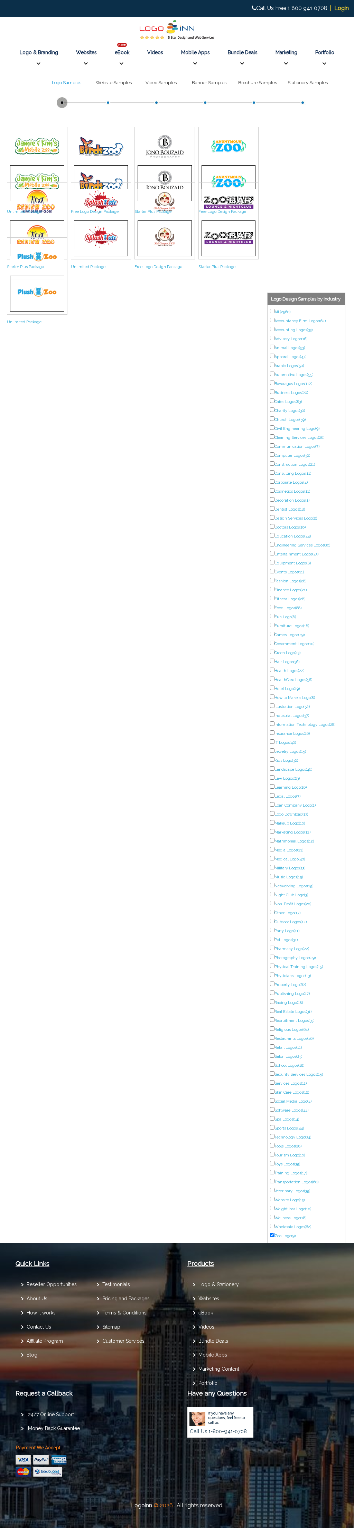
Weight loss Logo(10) (292, 1209)
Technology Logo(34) (292, 1137)
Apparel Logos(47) (290, 357)
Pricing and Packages (126, 1298)
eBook (122, 52)
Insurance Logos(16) (292, 733)
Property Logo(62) (290, 985)
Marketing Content (218, 1369)
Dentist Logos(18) (289, 509)
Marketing (286, 52)
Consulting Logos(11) (292, 473)
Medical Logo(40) (289, 859)
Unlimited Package (24, 211)
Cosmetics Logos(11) (292, 491)
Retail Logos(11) (288, 1047)
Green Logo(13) (287, 653)
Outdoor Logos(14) (290, 922)
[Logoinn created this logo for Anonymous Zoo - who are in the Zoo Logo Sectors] (228, 160)
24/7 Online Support (51, 1414)
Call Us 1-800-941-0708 (218, 1431)
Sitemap (111, 1327)
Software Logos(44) (291, 1110)
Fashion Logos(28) (290, 581)
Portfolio (324, 52)
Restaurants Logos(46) (294, 1038)
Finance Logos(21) (290, 590)
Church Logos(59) (290, 419)
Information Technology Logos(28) (304, 724)
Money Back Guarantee (54, 1428)
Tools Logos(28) (287, 1146)
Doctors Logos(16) (290, 527)
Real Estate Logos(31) (292, 1011)
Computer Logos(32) (292, 455)
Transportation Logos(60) (296, 1182)
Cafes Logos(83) (288, 402)
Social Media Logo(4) (292, 1101)
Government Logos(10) (294, 644)
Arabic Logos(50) (289, 366)
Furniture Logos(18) (291, 626)
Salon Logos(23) (288, 1056)
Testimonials (116, 1284)
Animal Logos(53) (289, 348)
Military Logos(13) (289, 868)
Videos (155, 52)
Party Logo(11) (286, 931)
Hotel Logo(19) (287, 689)
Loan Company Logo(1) (295, 805)
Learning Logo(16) (290, 787)
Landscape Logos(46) (293, 769)
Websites (86, 52)
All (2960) (282, 312)
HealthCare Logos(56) (293, 680)
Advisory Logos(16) (290, 339)
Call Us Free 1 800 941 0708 (291, 8)
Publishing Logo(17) (292, 994)
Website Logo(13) (289, 1200)
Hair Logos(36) (286, 662)
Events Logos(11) (289, 572)
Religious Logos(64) (291, 1029)
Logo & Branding (39, 52)
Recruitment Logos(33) (294, 1020)
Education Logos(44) (292, 536)
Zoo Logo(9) (285, 1236)
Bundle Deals (243, 52)
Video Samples (161, 82)
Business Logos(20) (291, 393)
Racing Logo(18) (288, 1002)
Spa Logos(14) (286, 1119)
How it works (41, 1312)
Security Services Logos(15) (298, 1074)
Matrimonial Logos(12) (294, 841)
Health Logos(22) (289, 671)
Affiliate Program (45, 1341)
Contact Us (39, 1327)
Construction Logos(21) (294, 464)
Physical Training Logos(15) (298, 967)
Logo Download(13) (291, 814)
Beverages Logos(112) (293, 384)
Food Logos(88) (287, 608)
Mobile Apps (195, 52)
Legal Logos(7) (287, 796)
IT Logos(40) (285, 742)
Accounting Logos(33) (293, 330)
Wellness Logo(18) (290, 1218)
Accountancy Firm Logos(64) (300, 321)
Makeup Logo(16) (289, 823)
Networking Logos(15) (293, 886)
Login (341, 8)
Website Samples (114, 82)
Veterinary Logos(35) (292, 1191)
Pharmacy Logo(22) (291, 949)
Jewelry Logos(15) (290, 751)
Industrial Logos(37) (291, 715)
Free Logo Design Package (95, 211)
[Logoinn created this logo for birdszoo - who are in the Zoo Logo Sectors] (101, 160)
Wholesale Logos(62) (292, 1227)
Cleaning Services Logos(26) (299, 437)
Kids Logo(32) (286, 760)
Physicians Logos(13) (292, 976)
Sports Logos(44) (289, 1128)
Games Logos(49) (289, 635)
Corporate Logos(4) (291, 482)
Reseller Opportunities (52, 1284)
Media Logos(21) (288, 850)
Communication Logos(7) (296, 446)
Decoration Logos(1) (291, 500)
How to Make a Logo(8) (294, 698)
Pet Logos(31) (286, 940)
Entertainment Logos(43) (296, 554)
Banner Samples (209, 82)
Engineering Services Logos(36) (302, 545)
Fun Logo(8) (285, 617)
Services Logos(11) (290, 1083)
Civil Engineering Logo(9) (296, 428)
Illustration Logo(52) (292, 706)
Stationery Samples (308, 82)
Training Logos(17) (290, 1173)
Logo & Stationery (218, 1284)
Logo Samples (66, 82)
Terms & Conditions (124, 1312)
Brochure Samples (257, 82)
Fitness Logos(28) (289, 599)
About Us (37, 1298)
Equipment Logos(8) (292, 563)
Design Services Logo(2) (295, 518)
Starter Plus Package (152, 211)
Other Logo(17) (287, 913)
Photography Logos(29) (295, 958)
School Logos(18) (289, 1065)
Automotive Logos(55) (293, 375)
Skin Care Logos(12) (291, 1092)
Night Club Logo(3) (291, 895)
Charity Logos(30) (289, 410)
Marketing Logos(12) (292, 832)
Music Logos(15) (288, 877)
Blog (32, 1355)
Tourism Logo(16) (289, 1155)
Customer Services (123, 1341)
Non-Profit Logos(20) (292, 904)
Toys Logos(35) (287, 1164)
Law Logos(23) (287, 778)
